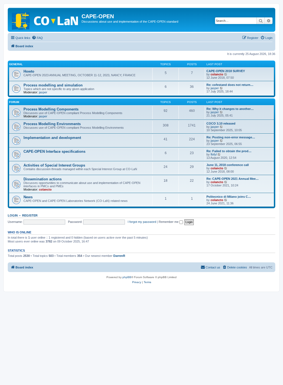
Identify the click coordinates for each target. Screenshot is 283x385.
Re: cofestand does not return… (229, 84)
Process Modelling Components (50, 109)
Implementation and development (52, 138)
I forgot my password (142, 221)
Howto (28, 71)
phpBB (126, 277)
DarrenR (119, 255)
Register (30, 215)
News (28, 197)
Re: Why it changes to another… (230, 108)
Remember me (169, 221)
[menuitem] (37, 38)
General (16, 64)
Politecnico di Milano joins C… (228, 196)
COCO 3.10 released (220, 123)
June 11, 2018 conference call (227, 165)
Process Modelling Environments (52, 124)
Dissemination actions (42, 179)
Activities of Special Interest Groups (54, 165)
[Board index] (45, 19)
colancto (217, 74)
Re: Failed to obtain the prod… (228, 151)
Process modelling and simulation (53, 85)
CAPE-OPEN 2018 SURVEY (225, 71)
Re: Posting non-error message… (230, 137)
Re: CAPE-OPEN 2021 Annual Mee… (232, 178)
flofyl (214, 154)
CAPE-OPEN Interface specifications (54, 151)
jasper (43, 92)
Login (13, 215)
